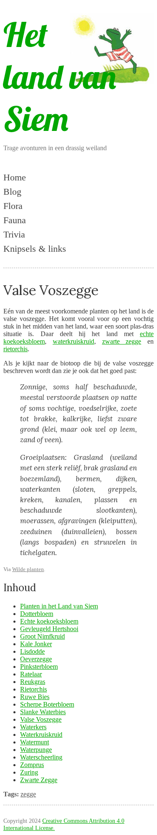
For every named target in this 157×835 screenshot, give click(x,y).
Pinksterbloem (39, 666)
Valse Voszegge (41, 719)
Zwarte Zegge (38, 779)
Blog (12, 191)
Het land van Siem (59, 76)
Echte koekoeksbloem (49, 621)
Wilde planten (28, 569)
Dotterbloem (36, 613)
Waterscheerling (41, 757)
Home (14, 177)
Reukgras (32, 681)
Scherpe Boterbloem (47, 704)
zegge (28, 794)
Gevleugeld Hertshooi (49, 628)
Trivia (14, 234)
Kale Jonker (36, 643)
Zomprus (32, 764)
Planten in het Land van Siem (59, 606)
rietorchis (15, 348)
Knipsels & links (34, 248)
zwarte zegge (122, 341)
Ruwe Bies (34, 696)
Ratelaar (31, 674)
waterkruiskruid (73, 341)
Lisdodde (32, 651)
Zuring (29, 772)
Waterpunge (36, 749)
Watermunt (34, 742)
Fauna (14, 220)
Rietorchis (33, 689)
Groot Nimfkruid (42, 636)
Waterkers (33, 727)
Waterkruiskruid (41, 734)
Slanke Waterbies (43, 711)
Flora (13, 206)
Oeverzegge (36, 659)
